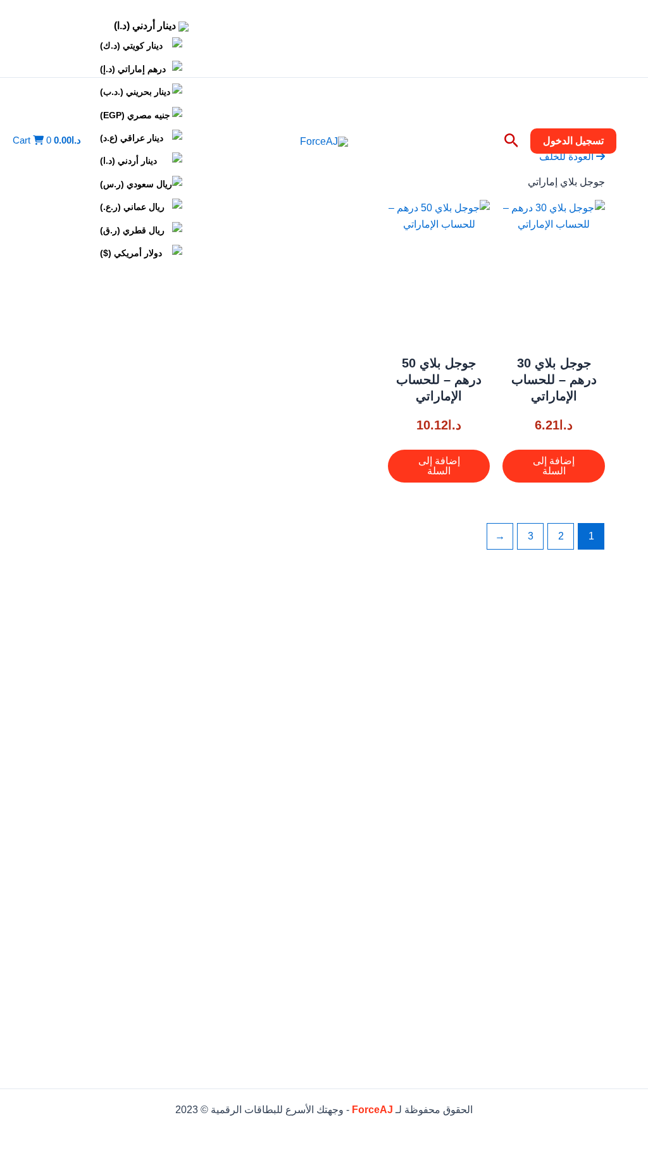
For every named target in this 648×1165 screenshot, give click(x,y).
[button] (573, 141)
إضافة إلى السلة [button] (554, 465)
